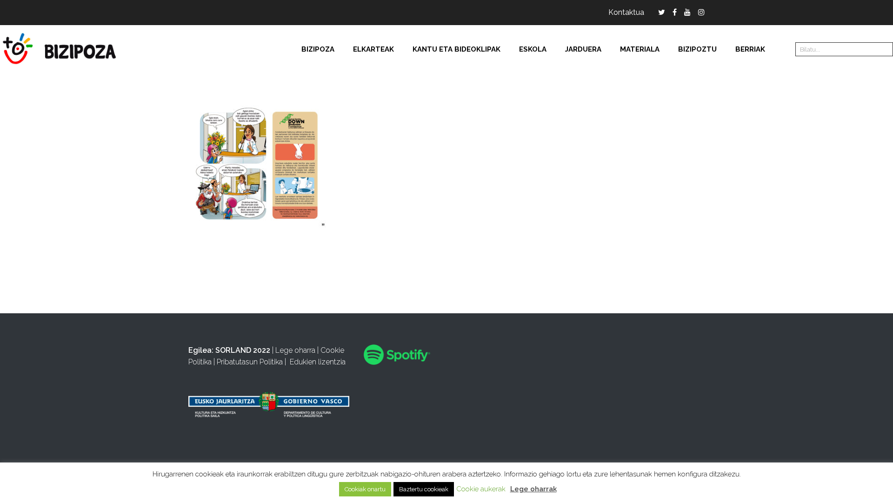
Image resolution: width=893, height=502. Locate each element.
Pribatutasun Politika (250, 361)
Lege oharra (295, 350)
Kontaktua (626, 12)
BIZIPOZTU (697, 49)
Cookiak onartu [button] (365, 489)
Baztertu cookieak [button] (423, 489)
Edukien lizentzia (318, 361)
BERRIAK (750, 49)
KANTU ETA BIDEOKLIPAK (456, 49)
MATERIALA (640, 49)
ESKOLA (532, 49)
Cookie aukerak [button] (481, 489)
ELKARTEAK (373, 49)
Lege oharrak (533, 489)
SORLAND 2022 (242, 350)
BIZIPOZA (317, 49)
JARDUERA (583, 49)
